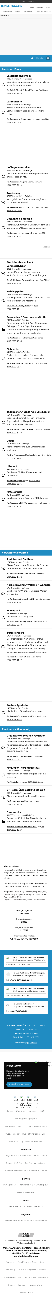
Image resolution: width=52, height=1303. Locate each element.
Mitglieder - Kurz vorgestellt (23, 767)
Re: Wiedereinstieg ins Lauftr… (20, 182)
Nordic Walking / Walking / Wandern (29, 584)
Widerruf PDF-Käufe (38, 1171)
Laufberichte (14, 101)
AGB (42, 1111)
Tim (42, 827)
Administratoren (19, 900)
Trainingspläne (7, 11)
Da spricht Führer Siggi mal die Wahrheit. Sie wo (29, 1007)
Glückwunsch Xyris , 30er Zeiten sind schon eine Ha (29, 991)
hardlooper (41, 716)
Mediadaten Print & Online (20, 1206)
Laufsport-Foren (11, 69)
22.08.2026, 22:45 (22, 964)
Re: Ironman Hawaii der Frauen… (21, 573)
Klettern (42, 1270)
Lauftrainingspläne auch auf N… (21, 599)
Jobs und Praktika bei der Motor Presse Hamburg (26, 1220)
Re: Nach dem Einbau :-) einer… (21, 429)
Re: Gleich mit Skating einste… (20, 621)
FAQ (34, 1026)
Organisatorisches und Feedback (26, 735)
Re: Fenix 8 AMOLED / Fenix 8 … (21, 207)
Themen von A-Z (26, 1185)
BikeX (41, 1262)
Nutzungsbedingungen (25, 1119)
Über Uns (20, 1111)
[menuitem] (39, 58)
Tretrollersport (15, 632)
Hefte (23, 1)
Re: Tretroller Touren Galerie (19, 657)
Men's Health (24, 1277)
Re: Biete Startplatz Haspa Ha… (21, 363)
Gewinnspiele (42, 1185)
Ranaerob (45, 503)
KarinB (38, 657)
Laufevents (28, 11)
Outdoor (11, 1285)
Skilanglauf (13, 610)
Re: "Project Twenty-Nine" (18, 306)
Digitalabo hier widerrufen (32, 1141)
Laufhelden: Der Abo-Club (33, 1155)
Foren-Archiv (14, 812)
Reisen (8, 1163)
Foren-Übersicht (23, 1026)
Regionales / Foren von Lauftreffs (26, 317)
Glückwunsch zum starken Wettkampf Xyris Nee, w (29, 960)
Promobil (22, 1285)
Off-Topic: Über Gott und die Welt (26, 789)
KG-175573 (11, 980)
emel (25, 782)
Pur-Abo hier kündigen (35, 1163)
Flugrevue (31, 1270)
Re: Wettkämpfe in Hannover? (20, 338)
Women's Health (26, 1293)
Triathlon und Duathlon (20, 559)
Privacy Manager (12, 1134)
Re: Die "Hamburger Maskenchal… (22, 455)
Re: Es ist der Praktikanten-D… (20, 756)
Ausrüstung (13, 193)
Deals (19, 1192)
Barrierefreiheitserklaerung (33, 1134)
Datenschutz (32, 1029)
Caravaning (10, 1270)
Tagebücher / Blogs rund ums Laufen (28, 411)
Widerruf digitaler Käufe (15, 1171)
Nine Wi (43, 363)
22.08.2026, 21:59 (21, 995)
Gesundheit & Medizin (19, 218)
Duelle (10, 440)
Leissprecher (44, 429)
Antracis (9, 995)
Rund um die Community (16, 729)
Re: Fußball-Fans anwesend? (20, 716)
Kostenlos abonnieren (19, 1084)
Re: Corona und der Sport (18, 801)
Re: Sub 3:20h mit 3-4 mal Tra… (21, 90)
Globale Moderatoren (36, 900)
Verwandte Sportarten (15, 552)
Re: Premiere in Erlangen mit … (20, 119)
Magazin (9, 1155)
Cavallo (21, 1270)
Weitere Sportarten (18, 705)
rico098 (42, 233)
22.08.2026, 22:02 (24, 980)
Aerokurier (10, 1262)
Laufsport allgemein (19, 75)
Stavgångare (44, 599)
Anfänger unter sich (18, 167)
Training (17, 11)
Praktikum (13, 1141)
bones (40, 338)
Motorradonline (39, 1277)
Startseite (11, 1026)
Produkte (30, 1)
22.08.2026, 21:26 (19, 1011)
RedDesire (43, 90)
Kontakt (10, 1111)
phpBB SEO (32, 1043)
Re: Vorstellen (13, 782)
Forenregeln (19, 1029)
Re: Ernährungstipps (16, 481)
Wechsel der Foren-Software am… (22, 827)
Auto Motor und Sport (27, 1262)
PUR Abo (18, 1163)
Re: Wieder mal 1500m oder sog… (22, 503)
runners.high (43, 119)
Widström (42, 621)
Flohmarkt (13, 349)
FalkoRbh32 (44, 280)
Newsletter (30, 1192)
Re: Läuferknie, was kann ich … (20, 233)
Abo (17, 1155)
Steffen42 (43, 207)
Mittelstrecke (14, 491)
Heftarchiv (38, 1206)
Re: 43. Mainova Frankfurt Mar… (21, 280)
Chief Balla (46, 455)
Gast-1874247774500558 (24, 939)
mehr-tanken (9, 1277)
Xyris (40, 182)
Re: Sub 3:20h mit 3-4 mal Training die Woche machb (29, 957)
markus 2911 (34, 481)
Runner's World (35, 1285)
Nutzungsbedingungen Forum (18, 1126)
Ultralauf (12, 466)
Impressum (32, 1111)
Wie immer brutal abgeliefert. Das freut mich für (29, 976)
